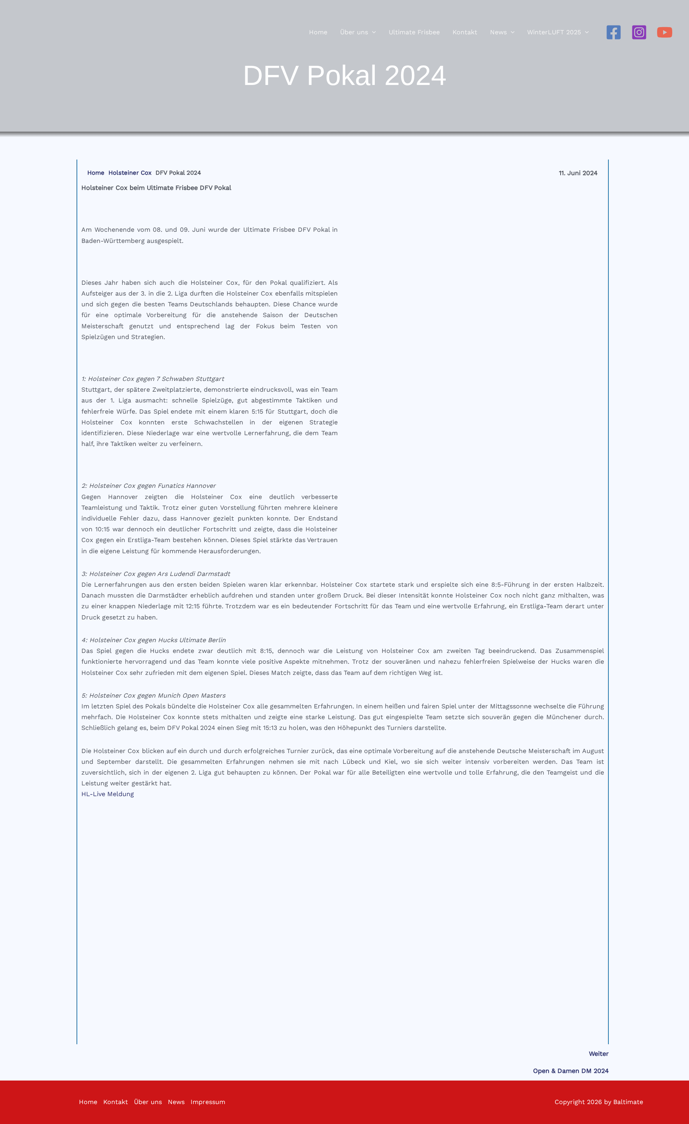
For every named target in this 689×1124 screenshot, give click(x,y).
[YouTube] (664, 32)
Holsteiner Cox (130, 172)
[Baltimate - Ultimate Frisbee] (36, 32)
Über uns (148, 1102)
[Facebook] (613, 32)
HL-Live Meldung (107, 794)
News (176, 1102)
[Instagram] (639, 32)
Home (95, 172)
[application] (372, 32)
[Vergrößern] (594, 193)
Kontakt (115, 1102)
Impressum (208, 1102)
